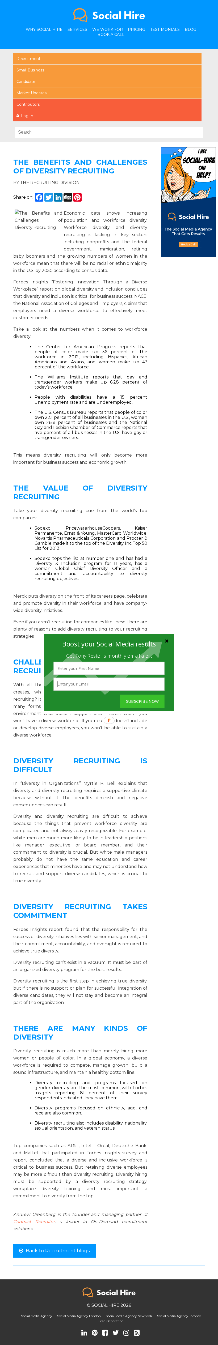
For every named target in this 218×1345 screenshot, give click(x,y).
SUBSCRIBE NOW (142, 701)
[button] (108, 644)
